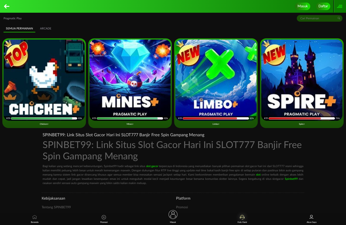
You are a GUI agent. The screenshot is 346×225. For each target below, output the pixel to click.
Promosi (182, 207)
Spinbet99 (291, 178)
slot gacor (152, 166)
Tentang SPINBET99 (56, 207)
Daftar (323, 6)
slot (258, 174)
